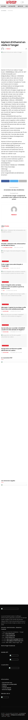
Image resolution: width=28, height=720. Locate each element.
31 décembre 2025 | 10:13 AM (15, 331)
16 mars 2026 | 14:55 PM (15, 268)
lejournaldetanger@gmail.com (14, 639)
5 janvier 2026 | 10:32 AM (15, 311)
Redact (8, 49)
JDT (4, 290)
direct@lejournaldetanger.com (15, 640)
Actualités (11, 6)
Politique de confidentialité (17, 715)
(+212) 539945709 (10, 637)
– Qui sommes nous (6, 682)
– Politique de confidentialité (9, 684)
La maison (3, 10)
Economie (10, 10)
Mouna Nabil (6, 268)
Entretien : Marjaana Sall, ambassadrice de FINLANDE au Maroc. (13, 244)
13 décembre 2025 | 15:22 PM (16, 352)
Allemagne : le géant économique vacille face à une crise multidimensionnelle (13, 308)
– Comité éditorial (6, 688)
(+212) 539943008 (9, 634)
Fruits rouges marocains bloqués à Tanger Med (12, 265)
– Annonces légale (6, 689)
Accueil (3, 6)
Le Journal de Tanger (7, 247)
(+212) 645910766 (10, 635)
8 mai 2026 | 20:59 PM (18, 247)
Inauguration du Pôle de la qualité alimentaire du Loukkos (11, 349)
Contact (7, 715)
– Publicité (4, 686)
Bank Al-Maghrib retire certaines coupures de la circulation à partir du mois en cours (12, 286)
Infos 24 (20, 6)
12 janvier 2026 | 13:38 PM (11, 290)
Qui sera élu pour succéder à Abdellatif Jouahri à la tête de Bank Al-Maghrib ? (13, 329)
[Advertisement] (14, 26)
